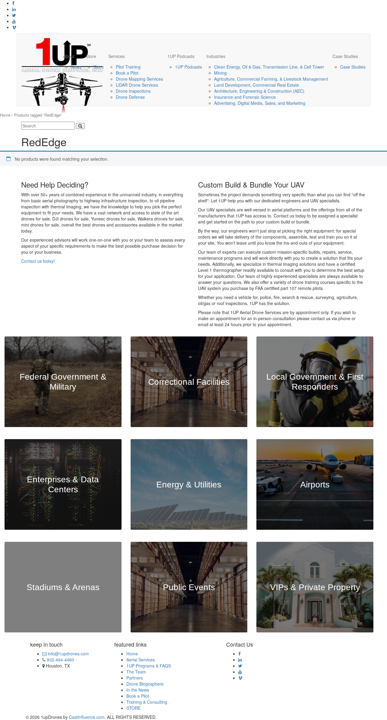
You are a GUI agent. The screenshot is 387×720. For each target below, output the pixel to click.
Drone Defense (130, 97)
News (76, 67)
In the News (137, 690)
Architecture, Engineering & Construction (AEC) (259, 91)
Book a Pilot (127, 73)
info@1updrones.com (68, 654)
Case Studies (345, 56)
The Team (136, 672)
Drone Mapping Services (139, 79)
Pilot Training (128, 67)
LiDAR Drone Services (137, 85)
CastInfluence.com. (87, 717)
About (68, 56)
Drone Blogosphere (145, 684)
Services (116, 56)
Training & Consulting (146, 702)
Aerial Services (140, 660)
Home (5, 115)
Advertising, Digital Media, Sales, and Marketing (259, 103)
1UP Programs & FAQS (148, 666)
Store (91, 56)
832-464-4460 (60, 660)
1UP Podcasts (180, 56)
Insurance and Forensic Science (245, 97)
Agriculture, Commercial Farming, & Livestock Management (271, 79)
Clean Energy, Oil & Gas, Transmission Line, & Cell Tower (269, 67)
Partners (134, 678)
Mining (220, 73)
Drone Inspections (133, 91)
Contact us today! (38, 261)
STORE (133, 708)
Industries (216, 56)
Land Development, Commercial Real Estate (256, 85)
